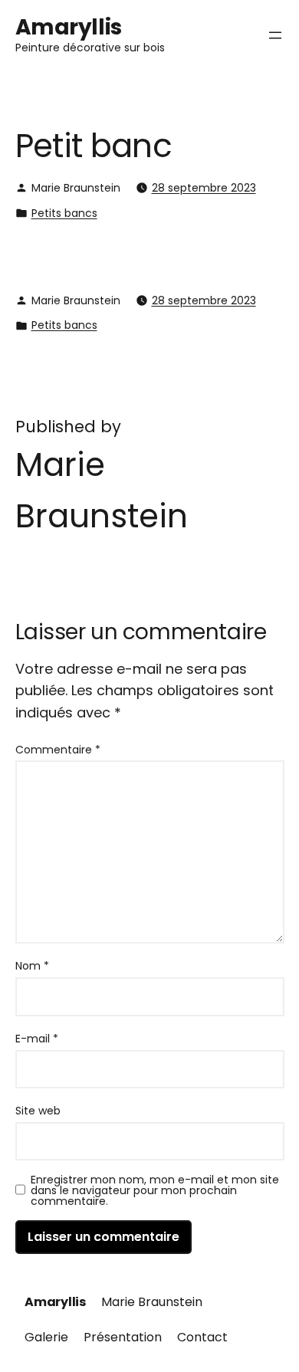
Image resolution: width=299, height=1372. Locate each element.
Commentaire (57, 749)
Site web (38, 1110)
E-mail (36, 1038)
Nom (32, 965)
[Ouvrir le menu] (275, 35)
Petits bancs (64, 213)
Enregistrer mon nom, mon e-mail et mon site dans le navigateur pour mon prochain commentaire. (155, 1190)
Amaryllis (68, 27)
